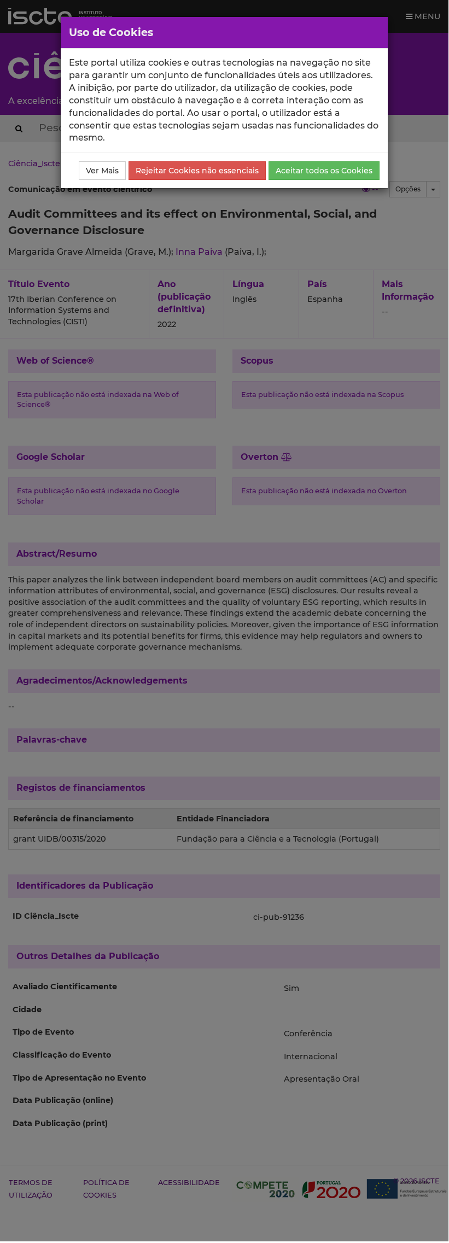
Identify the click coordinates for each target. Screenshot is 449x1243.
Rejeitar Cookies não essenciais (197, 171)
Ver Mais (102, 171)
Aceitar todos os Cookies (324, 171)
